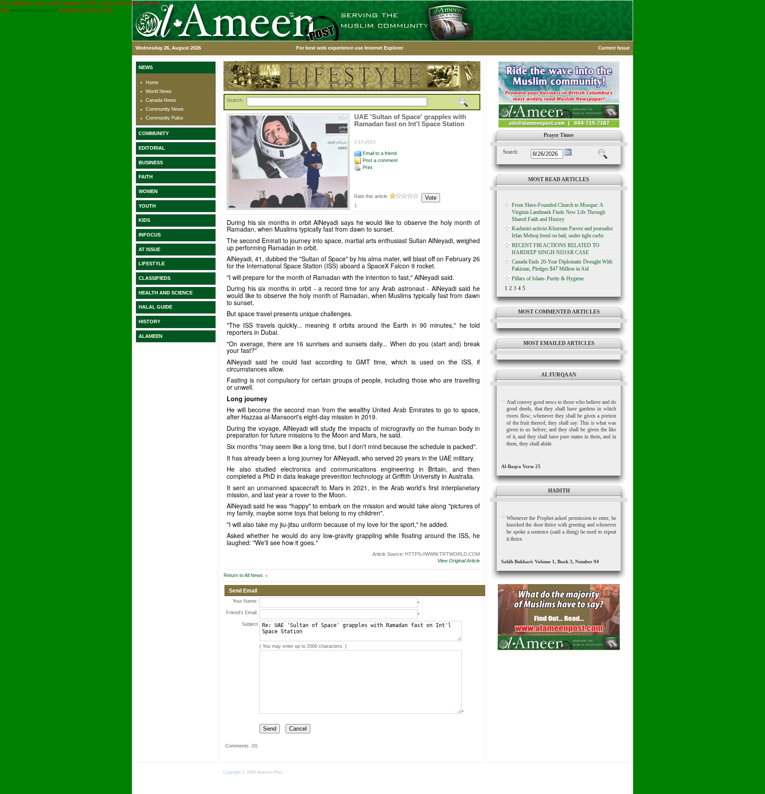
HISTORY (149, 321)
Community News (165, 109)
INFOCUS (150, 234)
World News (159, 91)
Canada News (161, 100)
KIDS (144, 220)
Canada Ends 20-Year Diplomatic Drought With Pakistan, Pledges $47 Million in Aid (562, 265)
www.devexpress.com (34, 10)
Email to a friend (379, 153)
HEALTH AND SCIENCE (166, 292)
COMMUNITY (154, 133)
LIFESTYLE (152, 263)
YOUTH (147, 206)
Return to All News (243, 575)
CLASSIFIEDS (154, 278)
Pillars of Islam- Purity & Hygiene (548, 278)
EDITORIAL (152, 148)
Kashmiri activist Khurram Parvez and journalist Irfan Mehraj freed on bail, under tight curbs (562, 232)
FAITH (146, 176)
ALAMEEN (150, 336)
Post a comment (379, 160)
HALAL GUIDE (155, 307)
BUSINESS (151, 162)
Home (152, 82)
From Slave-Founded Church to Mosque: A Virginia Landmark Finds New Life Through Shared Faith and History (558, 212)
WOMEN (148, 191)
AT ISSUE (149, 249)
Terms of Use (297, 772)
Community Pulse (164, 117)
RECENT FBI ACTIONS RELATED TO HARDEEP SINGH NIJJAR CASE (555, 249)
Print (366, 167)
